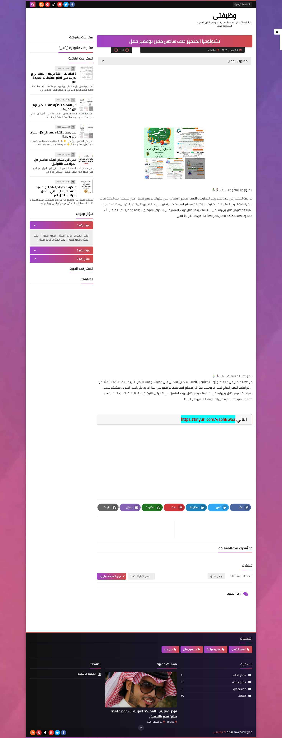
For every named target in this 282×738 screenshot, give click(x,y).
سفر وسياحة (214, 649)
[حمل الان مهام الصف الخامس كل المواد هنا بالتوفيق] (86, 159)
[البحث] (32, 4)
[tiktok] (53, 4)
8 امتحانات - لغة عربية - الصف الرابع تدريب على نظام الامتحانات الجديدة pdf (53, 77)
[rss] (41, 4)
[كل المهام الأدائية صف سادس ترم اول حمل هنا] (86, 104)
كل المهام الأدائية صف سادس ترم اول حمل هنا (54, 107)
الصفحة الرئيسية (242, 4)
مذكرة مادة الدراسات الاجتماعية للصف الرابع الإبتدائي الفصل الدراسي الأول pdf (56, 191)
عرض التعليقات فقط (140, 576)
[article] (138, 529)
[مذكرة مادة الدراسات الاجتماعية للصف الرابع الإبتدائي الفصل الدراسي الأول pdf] (86, 186)
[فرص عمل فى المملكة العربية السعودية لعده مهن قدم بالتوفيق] (141, 690)
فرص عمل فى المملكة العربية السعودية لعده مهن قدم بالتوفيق (144, 713)
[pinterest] (47, 4)
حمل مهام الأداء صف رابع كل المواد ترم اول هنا (53, 134)
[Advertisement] (174, 97)
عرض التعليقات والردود (110, 576)
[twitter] (66, 4)
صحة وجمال (190, 649)
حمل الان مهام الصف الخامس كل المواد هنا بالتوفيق (55, 161)
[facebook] (72, 4)
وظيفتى (224, 15)
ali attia (170, 722)
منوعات (168, 649)
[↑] (141, 728)
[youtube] (60, 4)
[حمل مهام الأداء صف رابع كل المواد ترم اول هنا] (86, 132)
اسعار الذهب (239, 649)
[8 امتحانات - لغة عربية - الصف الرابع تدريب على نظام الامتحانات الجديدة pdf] (86, 73)
